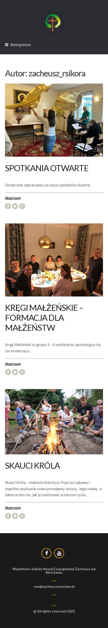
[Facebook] (46, 553)
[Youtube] (59, 553)
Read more (13, 198)
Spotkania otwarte (46, 168)
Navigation (20, 45)
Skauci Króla (32, 465)
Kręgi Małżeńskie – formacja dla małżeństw (44, 317)
